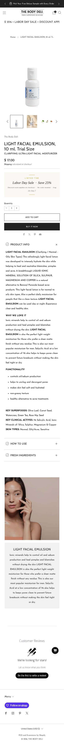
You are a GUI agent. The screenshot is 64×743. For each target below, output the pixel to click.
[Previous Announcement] (5, 4)
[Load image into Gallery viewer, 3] (47, 121)
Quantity (8, 203)
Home (12, 37)
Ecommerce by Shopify (36, 735)
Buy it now (32, 226)
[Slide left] (8, 121)
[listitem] (32, 4)
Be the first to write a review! (32, 675)
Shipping (8, 164)
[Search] (59, 12)
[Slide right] (56, 121)
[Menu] (4, 12)
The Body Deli (11, 137)
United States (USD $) (30, 728)
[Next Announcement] (59, 4)
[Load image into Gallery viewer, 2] (32, 121)
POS (20, 735)
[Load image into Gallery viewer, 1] (16, 121)
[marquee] (32, 22)
